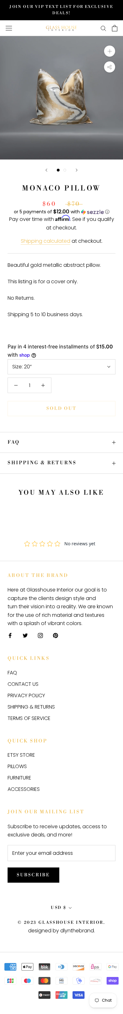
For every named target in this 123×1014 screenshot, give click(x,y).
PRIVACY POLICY (26, 695)
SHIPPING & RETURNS (42, 463)
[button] (61, 212)
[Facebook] (10, 635)
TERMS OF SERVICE (29, 718)
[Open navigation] (9, 28)
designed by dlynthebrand (61, 930)
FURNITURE (19, 777)
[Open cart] (114, 28)
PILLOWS (17, 766)
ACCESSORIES (24, 789)
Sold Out (61, 408)
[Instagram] (40, 635)
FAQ (14, 442)
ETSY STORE (21, 755)
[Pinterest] (55, 635)
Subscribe (33, 875)
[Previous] (46, 170)
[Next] (77, 170)
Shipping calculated (45, 241)
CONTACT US (23, 684)
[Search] (103, 28)
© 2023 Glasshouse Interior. (61, 922)
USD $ (59, 907)
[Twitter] (25, 635)
